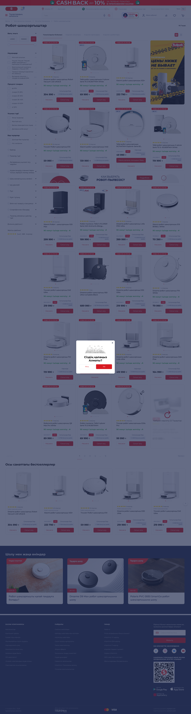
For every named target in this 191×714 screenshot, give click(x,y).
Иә (104, 367)
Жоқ (87, 367)
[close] (112, 343)
